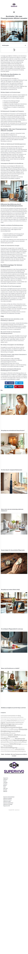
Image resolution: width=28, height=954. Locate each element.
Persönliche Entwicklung (12, 742)
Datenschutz (4, 720)
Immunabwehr (12, 733)
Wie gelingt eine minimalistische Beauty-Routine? (13, 430)
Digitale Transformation (8, 722)
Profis (2, 754)
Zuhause (5, 779)
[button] (14, 12)
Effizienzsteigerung (7, 724)
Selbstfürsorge (15, 744)
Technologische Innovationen (8, 749)
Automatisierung (14, 717)
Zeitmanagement (22, 751)
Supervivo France (7, 799)
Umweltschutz (20, 749)
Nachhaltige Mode (7, 741)
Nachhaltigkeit (20, 740)
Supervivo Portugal (7, 804)
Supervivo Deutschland (8, 796)
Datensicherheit (12, 720)
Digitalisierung (19, 722)
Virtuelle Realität (4, 751)
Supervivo (5, 778)
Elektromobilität (18, 724)
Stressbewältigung (9, 748)
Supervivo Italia (7, 801)
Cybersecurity (17, 719)
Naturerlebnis (3, 742)
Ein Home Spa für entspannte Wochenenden (11, 469)
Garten (5, 781)
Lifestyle (5, 782)
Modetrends (20, 739)
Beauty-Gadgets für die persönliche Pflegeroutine (13, 550)
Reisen (5, 785)
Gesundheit (15, 731)
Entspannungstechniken (11, 727)
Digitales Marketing (20, 720)
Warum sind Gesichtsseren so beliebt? (10, 668)
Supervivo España (7, 798)
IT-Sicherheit (5, 737)
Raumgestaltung (5, 744)
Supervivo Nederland (8, 802)
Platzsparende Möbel (22, 742)
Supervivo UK (6, 805)
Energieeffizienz (8, 726)
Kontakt (5, 789)
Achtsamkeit (4, 715)
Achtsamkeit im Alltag (14, 715)
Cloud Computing (10, 719)
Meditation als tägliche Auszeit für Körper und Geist (13, 707)
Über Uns (5, 788)
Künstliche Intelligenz (9, 738)
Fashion (5, 783)
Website (5, 791)
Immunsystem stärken (10, 735)
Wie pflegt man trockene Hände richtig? (10, 589)
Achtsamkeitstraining (6, 717)
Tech (4, 786)
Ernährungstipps (14, 729)
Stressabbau (7, 746)
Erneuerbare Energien (5, 729)
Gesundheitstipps (5, 733)
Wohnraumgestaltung (12, 751)
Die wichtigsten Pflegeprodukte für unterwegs (12, 628)
